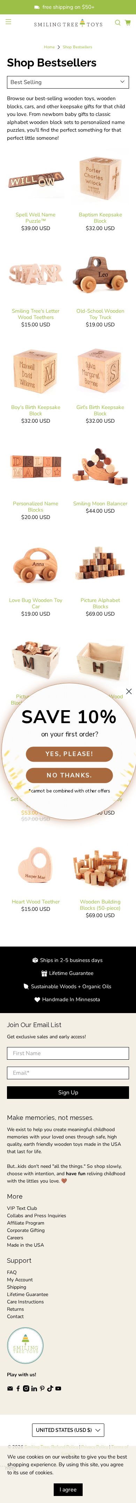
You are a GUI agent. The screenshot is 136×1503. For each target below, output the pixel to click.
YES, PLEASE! (67, 754)
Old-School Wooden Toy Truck (100, 313)
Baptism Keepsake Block (100, 217)
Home (49, 47)
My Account (20, 1279)
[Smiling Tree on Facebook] (18, 1390)
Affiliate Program (25, 1223)
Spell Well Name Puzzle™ (35, 217)
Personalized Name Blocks (35, 506)
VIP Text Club (22, 1208)
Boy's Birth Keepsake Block (35, 410)
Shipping (16, 1287)
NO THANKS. (67, 775)
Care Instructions (25, 1301)
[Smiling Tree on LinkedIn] (34, 1390)
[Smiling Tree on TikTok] (50, 1390)
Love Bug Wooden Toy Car (35, 603)
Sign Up (68, 1092)
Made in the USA (25, 1245)
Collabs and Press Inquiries (36, 1215)
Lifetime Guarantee (27, 1294)
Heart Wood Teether (36, 901)
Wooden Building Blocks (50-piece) (100, 904)
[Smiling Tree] (68, 23)
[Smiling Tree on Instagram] (26, 1390)
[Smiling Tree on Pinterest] (42, 1390)
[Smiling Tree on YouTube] (58, 1390)
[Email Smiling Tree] (10, 1390)
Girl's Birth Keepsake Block (100, 410)
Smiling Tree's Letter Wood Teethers (35, 313)
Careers (15, 1237)
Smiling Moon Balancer (100, 503)
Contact (15, 1316)
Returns (15, 1309)
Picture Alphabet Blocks (100, 603)
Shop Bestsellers (77, 47)
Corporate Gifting (26, 1230)
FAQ (12, 1272)
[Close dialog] (127, 691)
